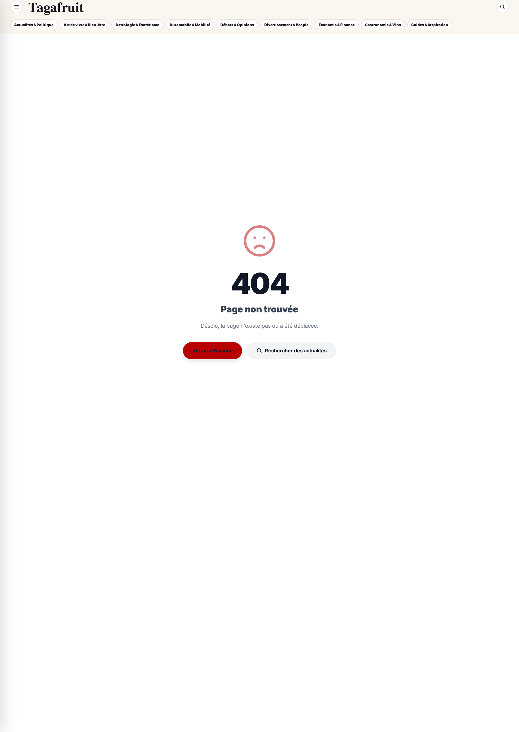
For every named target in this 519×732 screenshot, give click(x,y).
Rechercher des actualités (296, 351)
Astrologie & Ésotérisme (137, 25)
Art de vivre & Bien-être (84, 25)
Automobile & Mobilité (189, 25)
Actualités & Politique (33, 25)
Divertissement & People (286, 25)
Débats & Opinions (237, 25)
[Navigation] (16, 7)
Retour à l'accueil (212, 351)
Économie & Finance (337, 25)
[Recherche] (502, 7)
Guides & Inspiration (429, 25)
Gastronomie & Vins (383, 25)
